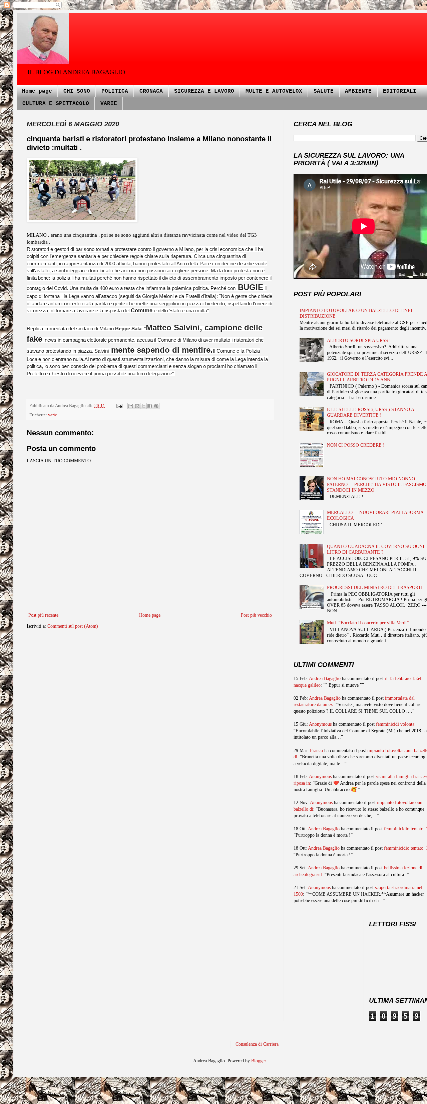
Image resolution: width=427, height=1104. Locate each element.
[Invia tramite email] (130, 406)
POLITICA (114, 91)
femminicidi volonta (395, 724)
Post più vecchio (256, 615)
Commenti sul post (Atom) (72, 626)
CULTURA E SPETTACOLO (55, 104)
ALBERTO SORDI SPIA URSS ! (359, 340)
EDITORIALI (399, 91)
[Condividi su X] (143, 406)
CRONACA (151, 91)
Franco (316, 750)
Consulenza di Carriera (257, 1044)
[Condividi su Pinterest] (156, 406)
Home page (37, 91)
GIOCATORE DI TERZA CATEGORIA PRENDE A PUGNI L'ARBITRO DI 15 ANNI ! (377, 377)
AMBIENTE (358, 91)
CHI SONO (76, 91)
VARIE (108, 104)
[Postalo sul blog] (137, 406)
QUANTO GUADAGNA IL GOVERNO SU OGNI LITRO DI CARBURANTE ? (375, 549)
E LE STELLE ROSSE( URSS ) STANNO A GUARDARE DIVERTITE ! (370, 412)
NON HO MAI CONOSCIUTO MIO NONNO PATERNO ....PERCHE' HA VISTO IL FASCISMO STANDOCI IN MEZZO (376, 484)
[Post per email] (118, 405)
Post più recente (43, 615)
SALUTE (324, 91)
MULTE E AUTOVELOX (274, 91)
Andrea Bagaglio (325, 678)
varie (52, 415)
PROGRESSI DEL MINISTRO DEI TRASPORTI (375, 587)
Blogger (258, 1060)
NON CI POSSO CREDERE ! (356, 445)
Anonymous (320, 724)
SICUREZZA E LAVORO (204, 91)
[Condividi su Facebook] (149, 406)
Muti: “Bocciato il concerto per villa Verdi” (368, 622)
